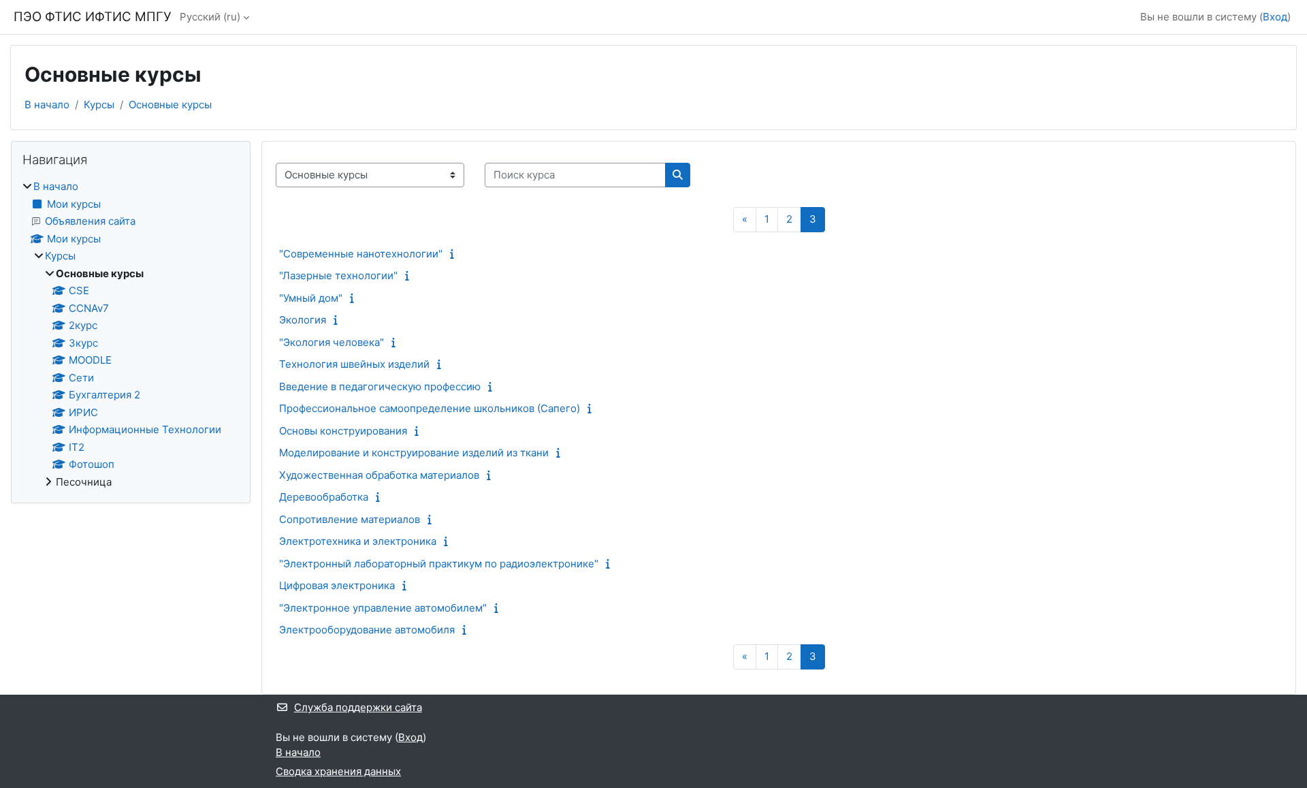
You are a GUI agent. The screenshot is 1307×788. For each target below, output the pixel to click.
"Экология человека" (331, 342)
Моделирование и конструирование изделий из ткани (414, 452)
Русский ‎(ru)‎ (210, 16)
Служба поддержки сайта (358, 707)
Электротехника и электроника (357, 541)
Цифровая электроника (337, 585)
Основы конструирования (343, 430)
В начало (47, 104)
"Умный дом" (310, 297)
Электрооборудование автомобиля (367, 629)
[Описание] (455, 253)
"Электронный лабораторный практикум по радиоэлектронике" (438, 563)
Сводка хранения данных (338, 771)
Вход (1275, 16)
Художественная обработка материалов (379, 475)
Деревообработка (323, 496)
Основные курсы (170, 104)
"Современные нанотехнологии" (360, 253)
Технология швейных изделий (354, 364)
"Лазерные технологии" (338, 275)
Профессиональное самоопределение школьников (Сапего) (429, 408)
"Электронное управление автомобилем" (383, 607)
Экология (302, 319)
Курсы (99, 104)
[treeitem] (130, 334)
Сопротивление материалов (349, 519)
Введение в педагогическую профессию (380, 386)
